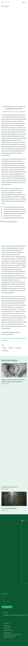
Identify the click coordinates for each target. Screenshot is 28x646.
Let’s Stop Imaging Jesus (9, 508)
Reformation (5, 350)
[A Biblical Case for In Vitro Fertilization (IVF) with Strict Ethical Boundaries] (14, 370)
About (4, 596)
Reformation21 (22, 111)
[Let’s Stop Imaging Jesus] (14, 499)
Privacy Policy (6, 601)
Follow (4, 603)
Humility (11, 347)
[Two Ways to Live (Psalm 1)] (14, 435)
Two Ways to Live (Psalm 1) (9, 487)
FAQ (4, 598)
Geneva (4, 347)
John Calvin (18, 347)
